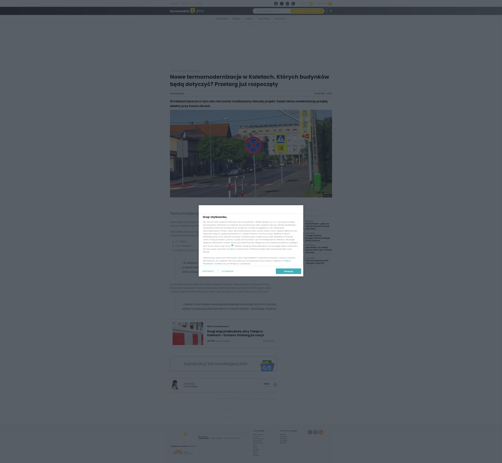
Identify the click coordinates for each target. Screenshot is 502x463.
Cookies (218, 263)
